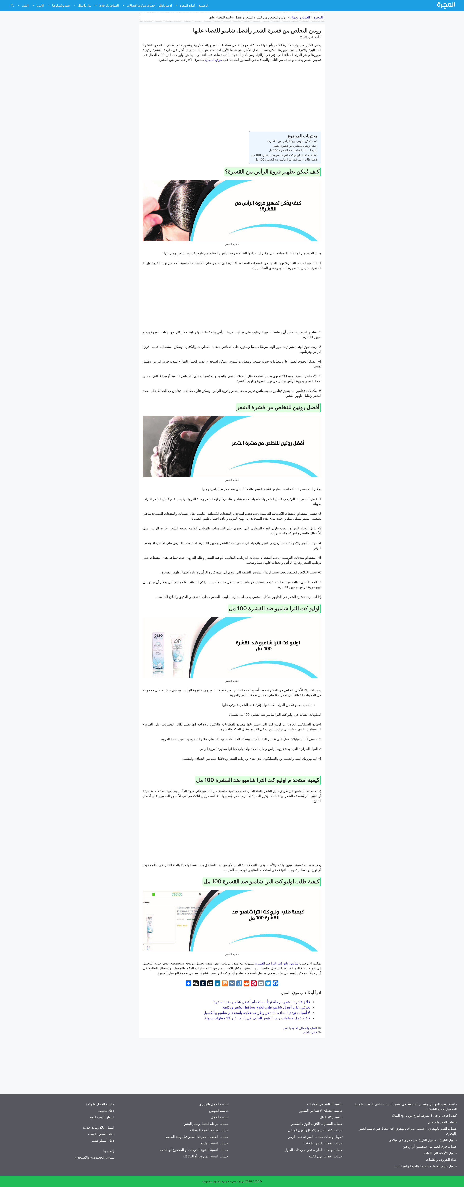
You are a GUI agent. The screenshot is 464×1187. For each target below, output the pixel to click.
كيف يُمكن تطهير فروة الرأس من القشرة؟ (292, 141)
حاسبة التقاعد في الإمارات (325, 1104)
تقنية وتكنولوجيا (61, 5)
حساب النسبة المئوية (214, 1143)
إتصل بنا (108, 1151)
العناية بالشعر (291, 1028)
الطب (25, 5)
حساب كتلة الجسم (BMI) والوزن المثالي (315, 1130)
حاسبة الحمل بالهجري (213, 1104)
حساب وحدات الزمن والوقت (323, 1143)
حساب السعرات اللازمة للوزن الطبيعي (317, 1124)
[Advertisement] (232, 92)
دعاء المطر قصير (102, 1140)
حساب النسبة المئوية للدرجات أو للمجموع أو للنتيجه (194, 1150)
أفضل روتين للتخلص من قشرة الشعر (295, 145)
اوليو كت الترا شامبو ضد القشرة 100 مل (293, 150)
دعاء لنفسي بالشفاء (101, 1134)
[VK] (232, 983)
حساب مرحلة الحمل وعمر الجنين (205, 1124)
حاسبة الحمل (219, 1117)
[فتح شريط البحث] (12, 5)
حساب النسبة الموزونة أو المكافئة (205, 1156)
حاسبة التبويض (218, 1111)
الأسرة (40, 5)
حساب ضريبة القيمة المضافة (209, 1130)
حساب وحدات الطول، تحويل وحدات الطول (313, 1150)
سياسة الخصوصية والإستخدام (94, 1157)
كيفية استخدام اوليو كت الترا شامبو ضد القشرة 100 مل (284, 155)
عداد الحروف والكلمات (441, 1159)
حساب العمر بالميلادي (442, 1122)
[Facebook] (275, 983)
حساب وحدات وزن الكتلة (326, 1156)
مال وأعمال (84, 5)
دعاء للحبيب (106, 1111)
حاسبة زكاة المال (331, 1117)
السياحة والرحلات (109, 5)
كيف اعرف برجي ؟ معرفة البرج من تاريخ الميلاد (424, 1115)
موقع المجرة (213, 60)
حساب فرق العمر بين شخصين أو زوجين (430, 1146)
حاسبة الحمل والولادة (100, 1104)
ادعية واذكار (165, 5)
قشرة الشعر (310, 1032)
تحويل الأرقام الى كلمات (440, 1153)
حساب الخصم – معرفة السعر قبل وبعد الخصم (197, 1137)
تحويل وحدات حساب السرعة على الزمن (315, 1137)
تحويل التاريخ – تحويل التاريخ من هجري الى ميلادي (423, 1140)
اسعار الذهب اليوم (102, 1117)
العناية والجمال (300, 17)
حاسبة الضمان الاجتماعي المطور (321, 1111)
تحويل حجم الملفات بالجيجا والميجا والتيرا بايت (425, 1166)
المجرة (318, 17)
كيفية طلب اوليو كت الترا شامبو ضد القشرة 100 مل (286, 159)
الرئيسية (203, 5)
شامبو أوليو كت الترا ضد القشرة (276, 963)
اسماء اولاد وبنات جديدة (98, 1127)
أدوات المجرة (187, 5)
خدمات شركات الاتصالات (141, 5)
